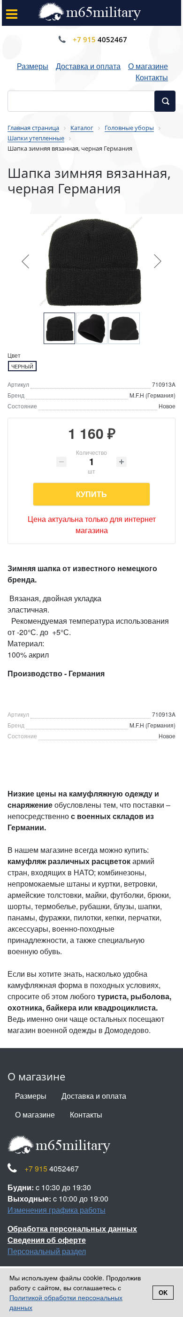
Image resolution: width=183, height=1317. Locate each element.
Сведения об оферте (47, 1239)
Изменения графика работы (57, 1209)
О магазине (148, 66)
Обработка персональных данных (72, 1228)
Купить (91, 494)
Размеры (32, 66)
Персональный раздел (47, 1251)
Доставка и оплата (88, 66)
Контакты (152, 77)
